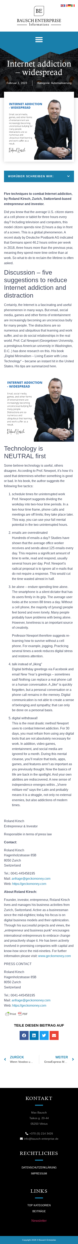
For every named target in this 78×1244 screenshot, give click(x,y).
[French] (66, 5)
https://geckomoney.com (29, 1005)
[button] (39, 40)
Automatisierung (61, 83)
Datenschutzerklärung (39, 1167)
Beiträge (39, 1211)
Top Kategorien (39, 1205)
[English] (62, 5)
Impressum (39, 1173)
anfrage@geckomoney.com (31, 878)
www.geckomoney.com (55, 956)
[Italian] (73, 5)
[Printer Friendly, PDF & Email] (16, 1013)
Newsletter (39, 1220)
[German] (69, 5)
